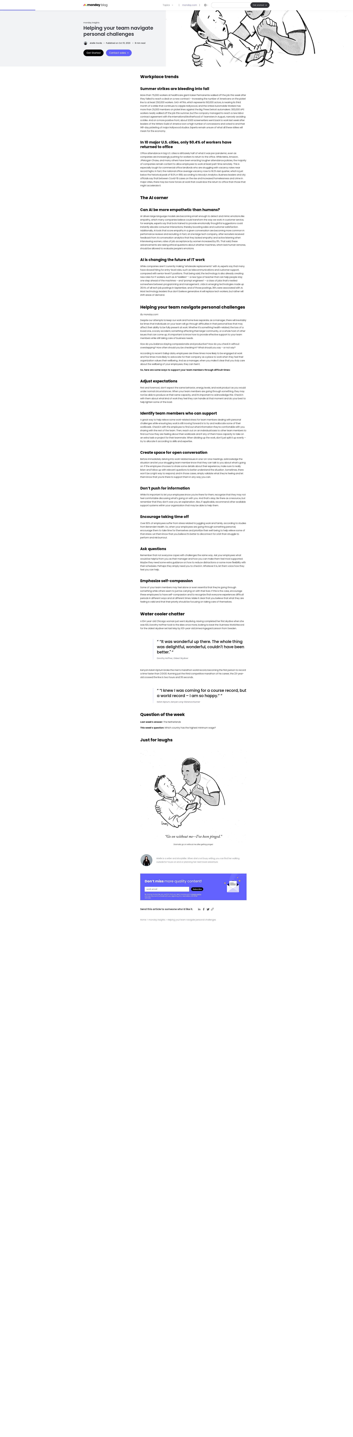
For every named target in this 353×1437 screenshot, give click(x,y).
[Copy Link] (212, 909)
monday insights (91, 22)
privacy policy (196, 894)
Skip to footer (6, 1)
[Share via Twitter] (208, 909)
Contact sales (117, 53)
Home (143, 919)
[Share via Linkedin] (199, 909)
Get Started (93, 53)
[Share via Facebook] (203, 909)
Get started (258, 5)
